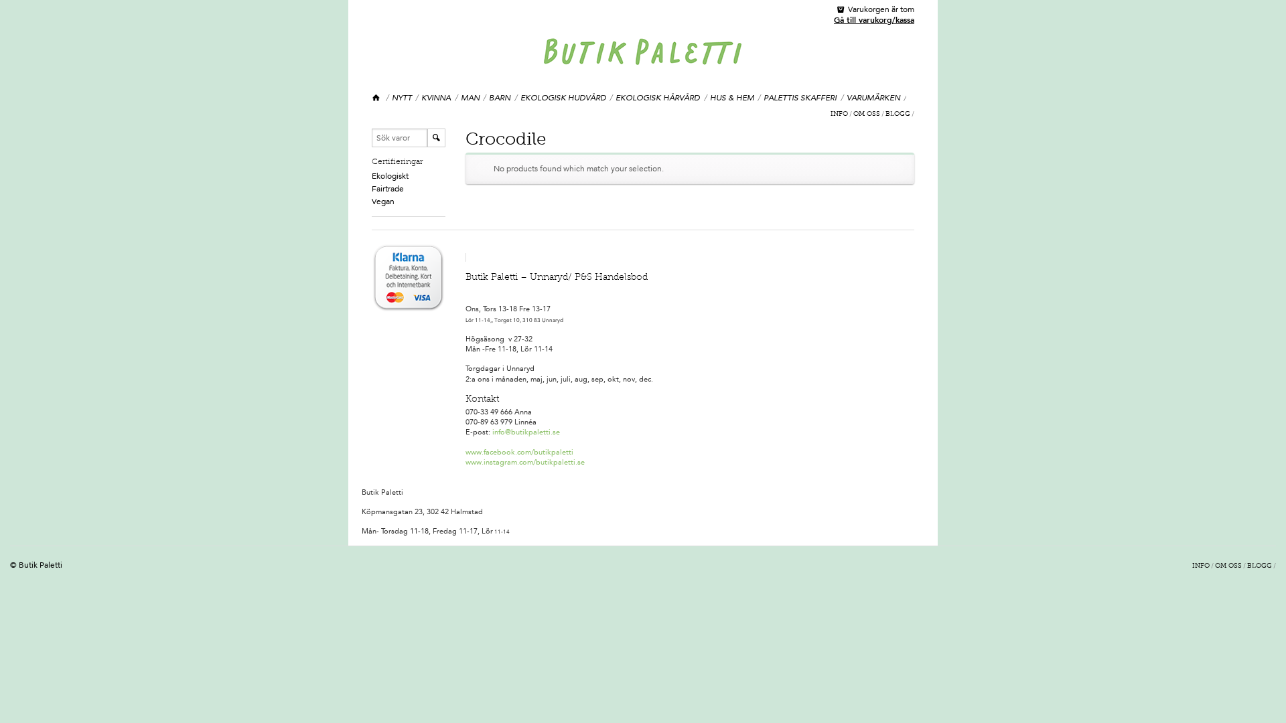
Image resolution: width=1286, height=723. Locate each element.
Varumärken (873, 97)
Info (839, 114)
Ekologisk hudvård (563, 97)
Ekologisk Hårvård (658, 97)
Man (470, 97)
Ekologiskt (390, 176)
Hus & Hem (732, 97)
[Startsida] (376, 98)
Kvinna (436, 97)
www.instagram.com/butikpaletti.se (525, 462)
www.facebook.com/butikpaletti (519, 452)
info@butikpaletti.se (526, 432)
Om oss (866, 114)
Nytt (402, 97)
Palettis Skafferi (800, 97)
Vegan (383, 201)
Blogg (897, 114)
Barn (499, 97)
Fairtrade (388, 188)
